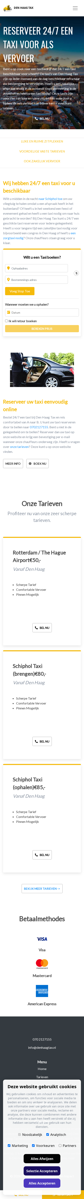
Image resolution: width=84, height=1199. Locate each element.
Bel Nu (44, 118)
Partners (69, 1145)
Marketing (20, 1145)
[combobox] (36, 268)
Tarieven (42, 1077)
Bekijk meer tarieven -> (42, 888)
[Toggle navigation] (75, 8)
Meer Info (13, 463)
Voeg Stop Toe (20, 291)
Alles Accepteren (42, 1183)
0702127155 (39, 427)
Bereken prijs (42, 328)
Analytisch (58, 1134)
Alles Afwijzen (42, 1158)
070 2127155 (42, 1039)
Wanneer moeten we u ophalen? (27, 304)
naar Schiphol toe (50, 199)
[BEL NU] (42, 623)
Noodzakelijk (32, 1134)
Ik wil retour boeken (23, 321)
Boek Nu (40, 463)
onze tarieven (19, 447)
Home (42, 1069)
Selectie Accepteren (42, 1171)
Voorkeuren (45, 1145)
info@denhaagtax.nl (42, 1047)
